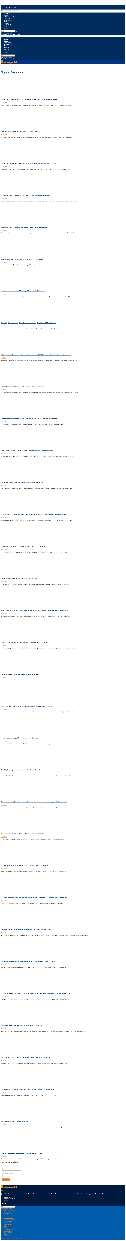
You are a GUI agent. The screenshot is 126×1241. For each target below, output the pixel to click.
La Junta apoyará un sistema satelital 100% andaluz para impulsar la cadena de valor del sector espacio (34, 514)
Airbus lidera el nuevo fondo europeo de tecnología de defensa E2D (22, 259)
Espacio (6, 26)
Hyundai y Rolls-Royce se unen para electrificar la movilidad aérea (21, 770)
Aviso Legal (7, 1197)
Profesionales (7, 18)
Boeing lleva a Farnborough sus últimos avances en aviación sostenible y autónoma (27, 1089)
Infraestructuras (8, 20)
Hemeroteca (8, 1232)
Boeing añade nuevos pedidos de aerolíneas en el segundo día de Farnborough (25, 195)
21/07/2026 (4, 262)
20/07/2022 (4, 741)
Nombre (4, 1167)
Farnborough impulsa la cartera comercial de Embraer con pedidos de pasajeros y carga (28, 163)
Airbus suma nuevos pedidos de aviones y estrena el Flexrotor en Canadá (24, 227)
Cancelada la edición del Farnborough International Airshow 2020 (21, 1153)
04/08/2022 (4, 709)
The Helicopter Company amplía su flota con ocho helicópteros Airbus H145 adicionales (28, 323)
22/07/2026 (4, 166)
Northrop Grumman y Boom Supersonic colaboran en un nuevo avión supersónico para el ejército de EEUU (34, 802)
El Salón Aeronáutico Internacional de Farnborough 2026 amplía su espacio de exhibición (29, 419)
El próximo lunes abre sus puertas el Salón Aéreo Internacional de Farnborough (26, 1057)
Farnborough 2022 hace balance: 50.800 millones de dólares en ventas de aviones (26, 706)
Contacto (6, 1200)
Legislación (7, 25)
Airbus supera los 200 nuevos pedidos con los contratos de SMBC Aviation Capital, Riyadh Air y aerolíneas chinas (36, 355)
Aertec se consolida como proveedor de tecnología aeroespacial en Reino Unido (26, 929)
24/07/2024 (4, 581)
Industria (6, 15)
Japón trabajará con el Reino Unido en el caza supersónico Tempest (22, 834)
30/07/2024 (4, 454)
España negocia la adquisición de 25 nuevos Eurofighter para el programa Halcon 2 (27, 451)
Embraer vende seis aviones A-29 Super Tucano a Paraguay (19, 578)
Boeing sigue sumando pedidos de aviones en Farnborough (19, 738)
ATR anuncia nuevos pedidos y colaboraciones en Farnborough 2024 (22, 482)
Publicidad (7, 1231)
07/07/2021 (4, 1124)
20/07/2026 (4, 390)
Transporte (6, 21)
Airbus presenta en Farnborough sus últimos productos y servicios (21, 1025)
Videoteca (7, 1234)
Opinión (6, 28)
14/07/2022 (4, 1028)
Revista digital (9, 1229)
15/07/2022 (4, 996)
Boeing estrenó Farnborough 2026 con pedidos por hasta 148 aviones (23, 291)
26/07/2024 (4, 549)
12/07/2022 (4, 1092)
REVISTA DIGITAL (10, 7)
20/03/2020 (4, 1156)
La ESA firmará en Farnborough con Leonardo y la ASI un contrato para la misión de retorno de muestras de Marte (36, 993)
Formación (6, 23)
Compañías (7, 13)
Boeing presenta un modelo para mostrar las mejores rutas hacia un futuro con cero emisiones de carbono (34, 898)
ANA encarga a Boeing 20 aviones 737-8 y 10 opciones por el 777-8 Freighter (24, 866)
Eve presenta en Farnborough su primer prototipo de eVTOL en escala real (24, 642)
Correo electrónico (7, 1173)
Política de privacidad (9, 1198)
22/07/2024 (4, 645)
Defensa (6, 16)
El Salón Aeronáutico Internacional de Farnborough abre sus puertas (22, 387)
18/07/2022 (4, 964)
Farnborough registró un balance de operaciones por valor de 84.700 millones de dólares (29, 99)
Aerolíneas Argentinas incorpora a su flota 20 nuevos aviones (20, 131)
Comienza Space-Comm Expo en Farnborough (15, 1121)
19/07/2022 (4, 837)
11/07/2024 (4, 677)
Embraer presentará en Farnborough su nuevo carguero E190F (20, 674)
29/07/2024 (4, 485)
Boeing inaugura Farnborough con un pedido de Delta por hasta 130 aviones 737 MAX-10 (28, 961)
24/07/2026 (4, 134)
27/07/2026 (4, 102)
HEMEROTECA (9, 16)
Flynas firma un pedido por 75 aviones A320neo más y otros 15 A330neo (23, 546)
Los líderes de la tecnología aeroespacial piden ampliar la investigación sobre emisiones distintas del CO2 (34, 610)
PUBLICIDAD (8, 12)
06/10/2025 (4, 422)
